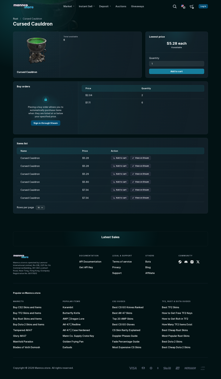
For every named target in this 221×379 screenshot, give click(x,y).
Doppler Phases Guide (125, 335)
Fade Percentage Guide (126, 341)
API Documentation (90, 261)
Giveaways (137, 6)
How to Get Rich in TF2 (175, 318)
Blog (148, 267)
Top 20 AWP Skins (122, 318)
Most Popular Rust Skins (175, 335)
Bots (148, 261)
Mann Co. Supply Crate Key (78, 335)
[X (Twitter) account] (198, 261)
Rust (15, 18)
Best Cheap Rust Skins (175, 330)
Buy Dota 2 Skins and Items (28, 324)
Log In (203, 6)
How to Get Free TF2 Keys (177, 313)
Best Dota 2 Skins (172, 341)
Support (117, 273)
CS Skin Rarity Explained (126, 330)
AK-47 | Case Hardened (76, 330)
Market (67, 6)
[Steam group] (179, 261)
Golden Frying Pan (73, 341)
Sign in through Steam (46, 123)
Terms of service (122, 261)
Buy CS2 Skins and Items (27, 307)
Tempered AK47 (22, 330)
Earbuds (67, 347)
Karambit (68, 307)
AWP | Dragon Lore (73, 318)
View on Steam (142, 158)
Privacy (116, 267)
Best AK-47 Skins (122, 313)
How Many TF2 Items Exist (177, 324)
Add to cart (176, 71)
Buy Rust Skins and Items (27, 318)
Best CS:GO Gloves (123, 324)
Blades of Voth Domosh (26, 347)
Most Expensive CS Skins (126, 347)
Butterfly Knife (71, 313)
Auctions (120, 6)
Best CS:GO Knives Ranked (127, 307)
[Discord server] (185, 261)
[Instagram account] (191, 261)
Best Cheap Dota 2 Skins (176, 347)
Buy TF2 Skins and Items (27, 313)
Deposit (104, 6)
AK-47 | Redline (72, 324)
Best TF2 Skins (170, 307)
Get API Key (86, 267)
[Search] (174, 6)
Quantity (154, 58)
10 (39, 207)
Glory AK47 (19, 335)
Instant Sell (85, 6)
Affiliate (150, 273)
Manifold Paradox (23, 341)
